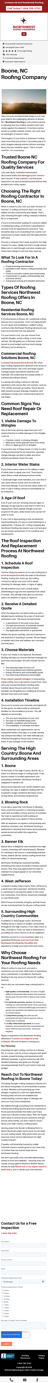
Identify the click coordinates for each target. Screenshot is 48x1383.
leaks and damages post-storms (28, 175)
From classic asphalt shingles (16, 679)
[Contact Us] (24, 1380)
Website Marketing (12, 1370)
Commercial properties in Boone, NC (19, 363)
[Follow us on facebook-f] (37, 1380)
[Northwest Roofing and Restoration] (24, 23)
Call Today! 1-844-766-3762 (24, 8)
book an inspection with (13, 575)
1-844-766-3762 (9, 1233)
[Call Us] (11, 1380)
